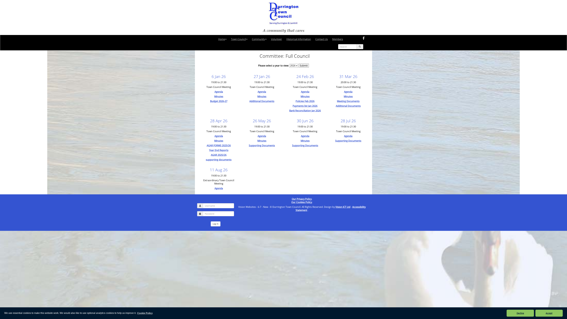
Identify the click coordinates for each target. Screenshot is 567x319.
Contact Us (321, 39)
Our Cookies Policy (301, 202)
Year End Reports (218, 150)
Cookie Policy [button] (145, 313)
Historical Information (298, 39)
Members (337, 39)
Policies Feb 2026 (305, 101)
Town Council (238, 39)
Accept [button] (549, 313)
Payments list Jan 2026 (305, 106)
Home (221, 39)
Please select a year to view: (273, 65)
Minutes (218, 96)
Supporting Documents (262, 145)
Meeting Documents (348, 101)
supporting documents (219, 159)
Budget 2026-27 (218, 101)
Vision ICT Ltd (342, 207)
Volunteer (276, 39)
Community (258, 39)
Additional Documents (261, 101)
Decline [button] (520, 313)
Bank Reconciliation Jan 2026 (305, 110)
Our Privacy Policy (302, 199)
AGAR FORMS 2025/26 (219, 145)
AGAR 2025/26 (219, 155)
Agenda (219, 91)
